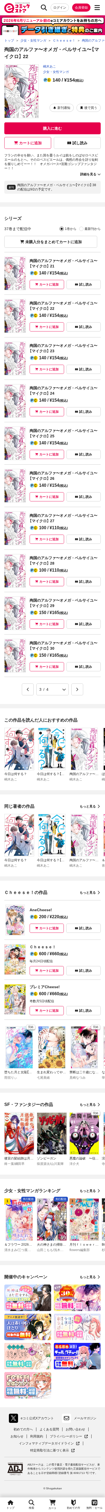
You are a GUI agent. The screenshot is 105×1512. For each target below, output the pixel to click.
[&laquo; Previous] (28, 689)
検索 (31, 1507)
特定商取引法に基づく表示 (52, 1451)
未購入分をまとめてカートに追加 (53, 242)
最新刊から (93, 229)
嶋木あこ (49, 66)
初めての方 (73, 1507)
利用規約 (36, 1436)
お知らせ (16, 1436)
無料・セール (94, 1507)
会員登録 (81, 7)
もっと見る (88, 806)
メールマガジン (85, 1418)
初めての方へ (23, 1429)
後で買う (90, 108)
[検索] (43, 7)
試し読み (80, 143)
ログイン (59, 7)
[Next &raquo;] (77, 689)
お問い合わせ (75, 1429)
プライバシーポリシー (69, 1436)
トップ (10, 1507)
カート (52, 1508)
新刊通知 (63, 108)
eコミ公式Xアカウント (33, 1419)
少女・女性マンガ (56, 72)
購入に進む (52, 128)
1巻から (70, 229)
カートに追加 (30, 143)
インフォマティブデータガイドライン (46, 1443)
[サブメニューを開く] (97, 7)
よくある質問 (49, 1429)
